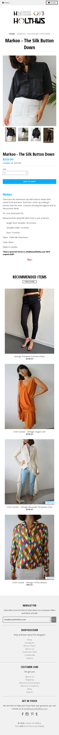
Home (12, 34)
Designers (29, 643)
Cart (53, 3)
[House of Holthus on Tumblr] (37, 714)
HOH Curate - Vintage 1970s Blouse (29, 582)
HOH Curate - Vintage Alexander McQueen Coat (29, 507)
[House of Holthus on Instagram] (27, 714)
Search (29, 692)
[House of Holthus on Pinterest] (32, 714)
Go (54, 619)
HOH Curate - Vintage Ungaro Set (29, 431)
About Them (29, 646)
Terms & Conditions (29, 686)
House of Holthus (33, 723)
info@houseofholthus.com (35, 708)
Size (4, 169)
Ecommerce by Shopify (33, 726)
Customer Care (29, 652)
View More (30, 282)
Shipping (29, 680)
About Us (29, 649)
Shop (29, 639)
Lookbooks (29, 655)
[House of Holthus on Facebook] (23, 714)
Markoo (7, 194)
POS (17, 726)
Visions (29, 658)
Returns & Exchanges (29, 683)
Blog (29, 689)
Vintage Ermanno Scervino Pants (29, 356)
